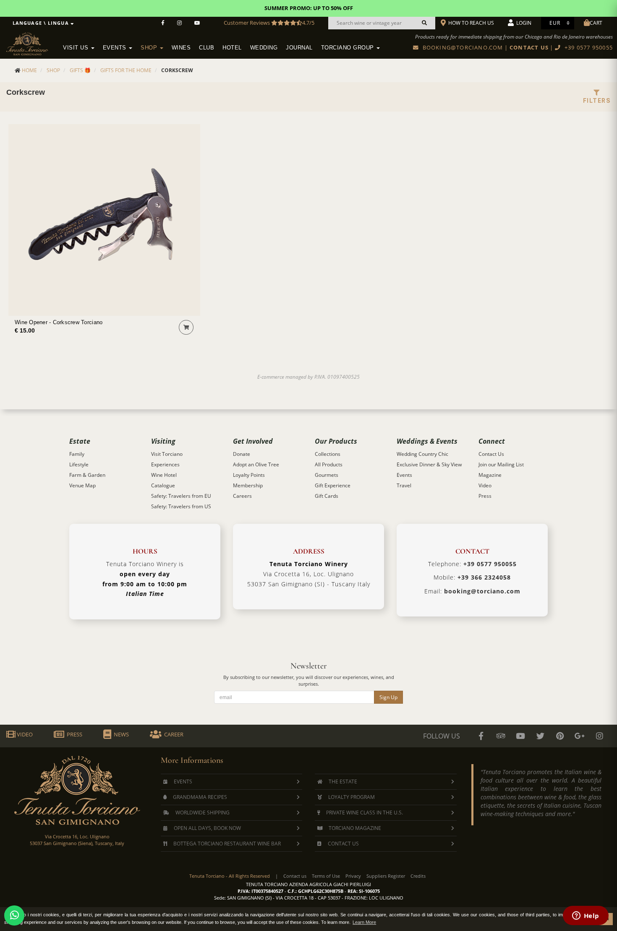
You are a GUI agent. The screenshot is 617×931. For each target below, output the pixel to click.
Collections (327, 454)
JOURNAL (299, 48)
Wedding (264, 48)
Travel (404, 485)
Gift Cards (326, 495)
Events (115, 48)
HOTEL (232, 48)
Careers (242, 495)
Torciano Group (348, 48)
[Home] (32, 42)
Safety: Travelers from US (181, 506)
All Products (328, 464)
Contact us (294, 876)
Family (76, 454)
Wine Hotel (164, 475)
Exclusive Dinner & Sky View (429, 464)
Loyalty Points (249, 475)
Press (485, 495)
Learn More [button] (364, 922)
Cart (596, 22)
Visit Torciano (167, 454)
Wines (181, 48)
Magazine (490, 475)
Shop (150, 48)
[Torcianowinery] (540, 736)
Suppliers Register (385, 876)
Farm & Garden (87, 475)
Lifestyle (79, 464)
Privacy (353, 876)
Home (29, 70)
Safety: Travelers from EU (181, 495)
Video (485, 485)
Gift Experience (332, 485)
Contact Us (491, 454)
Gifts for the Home (126, 70)
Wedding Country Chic (422, 454)
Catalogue (163, 485)
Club (206, 48)
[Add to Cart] (186, 327)
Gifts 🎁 (80, 70)
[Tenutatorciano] (197, 23)
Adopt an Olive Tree (256, 464)
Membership (248, 485)
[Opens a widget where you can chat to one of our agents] (585, 916)
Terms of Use (326, 876)
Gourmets (326, 475)
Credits (418, 876)
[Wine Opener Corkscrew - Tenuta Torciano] (104, 220)
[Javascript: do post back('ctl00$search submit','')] (424, 23)
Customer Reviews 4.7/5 (269, 22)
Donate (241, 454)
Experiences (165, 464)
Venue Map (82, 485)
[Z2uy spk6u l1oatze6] (580, 736)
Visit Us (76, 48)
